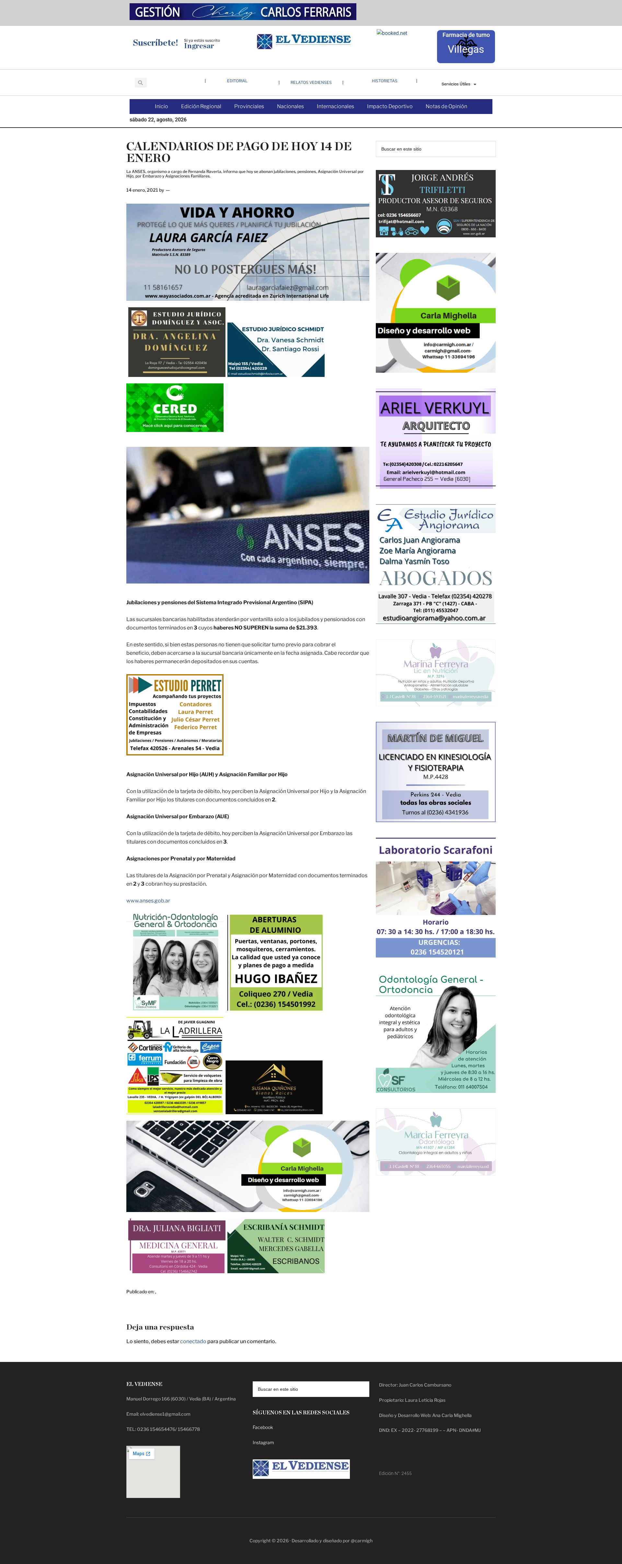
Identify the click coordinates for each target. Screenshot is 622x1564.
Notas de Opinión (446, 106)
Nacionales (290, 106)
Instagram (263, 1442)
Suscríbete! (155, 43)
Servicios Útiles (456, 84)
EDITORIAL (237, 80)
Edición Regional (201, 106)
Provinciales (249, 106)
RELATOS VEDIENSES (311, 82)
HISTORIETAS (384, 80)
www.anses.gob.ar (148, 901)
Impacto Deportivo (390, 106)
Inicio (161, 106)
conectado (193, 1341)
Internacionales (335, 106)
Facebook (263, 1427)
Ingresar (199, 46)
